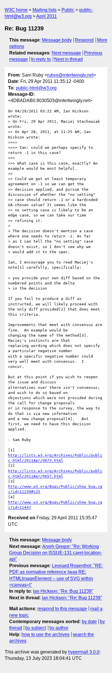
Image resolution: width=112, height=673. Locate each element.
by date (89, 621)
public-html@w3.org (36, 87)
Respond (84, 40)
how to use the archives (45, 634)
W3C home (16, 9)
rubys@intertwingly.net (70, 75)
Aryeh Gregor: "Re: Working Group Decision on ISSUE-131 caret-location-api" (55, 553)
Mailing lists (44, 9)
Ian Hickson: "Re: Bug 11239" (63, 591)
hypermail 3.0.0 (83, 651)
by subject (35, 627)
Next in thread (68, 59)
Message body (57, 40)
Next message (66, 52)
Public (67, 9)
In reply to (41, 59)
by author (58, 627)
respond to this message (62, 608)
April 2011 (46, 16)
